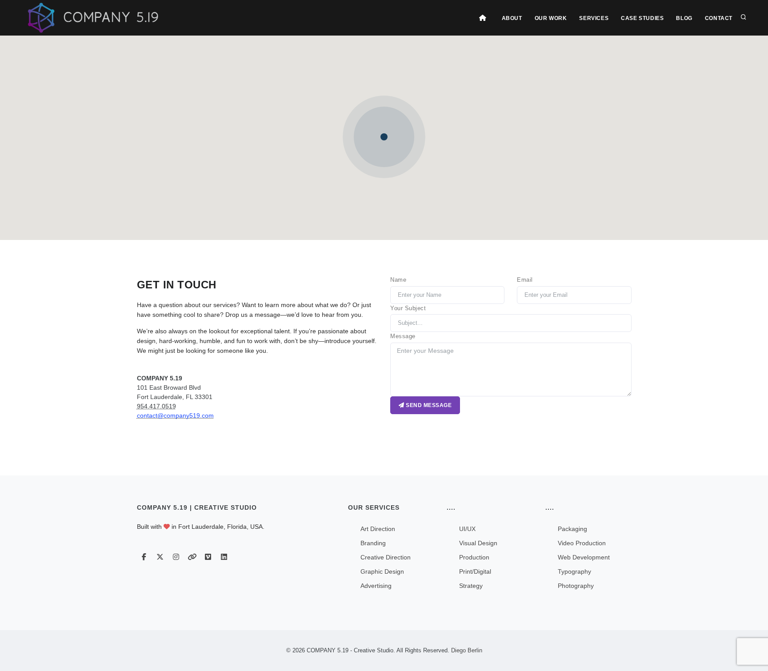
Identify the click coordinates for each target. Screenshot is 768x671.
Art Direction (377, 528)
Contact (718, 18)
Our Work (551, 18)
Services (593, 18)
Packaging (572, 528)
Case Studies (642, 18)
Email (525, 279)
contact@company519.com (175, 415)
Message (403, 336)
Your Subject (408, 308)
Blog (684, 18)
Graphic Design (382, 571)
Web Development (584, 557)
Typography (574, 571)
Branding (373, 543)
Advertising (376, 585)
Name (398, 279)
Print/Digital (475, 571)
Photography (576, 585)
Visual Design (478, 543)
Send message (428, 405)
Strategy (471, 585)
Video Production (582, 543)
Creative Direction (385, 557)
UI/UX (467, 528)
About (512, 18)
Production (474, 557)
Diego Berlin (465, 650)
